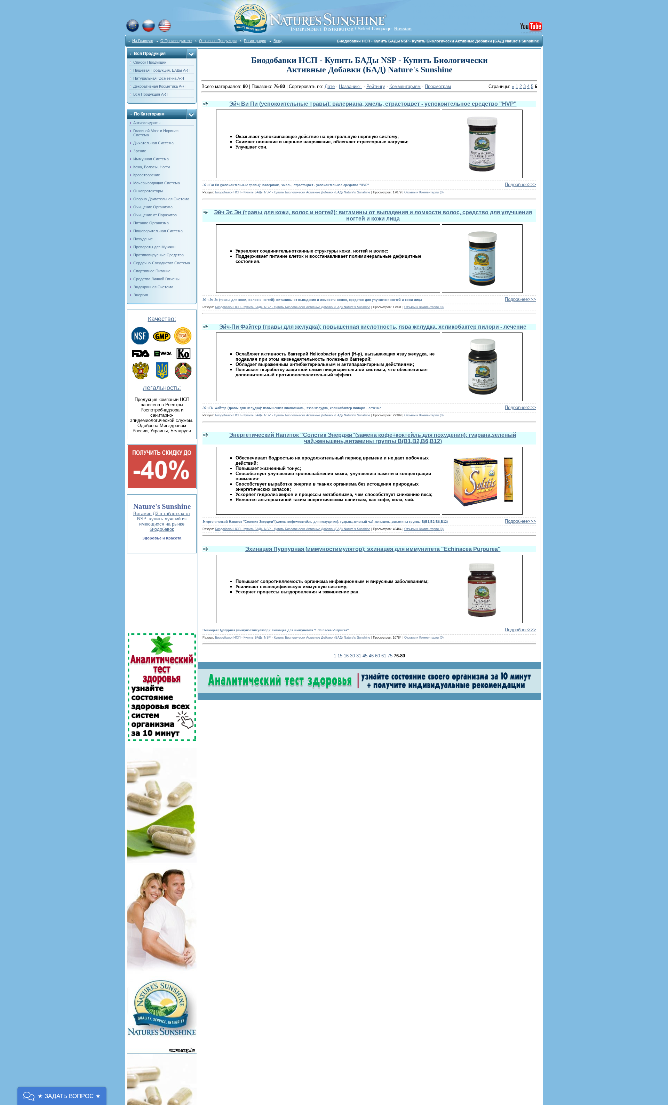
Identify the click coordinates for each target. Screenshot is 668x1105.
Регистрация (255, 41)
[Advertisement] (161, 593)
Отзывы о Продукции (218, 41)
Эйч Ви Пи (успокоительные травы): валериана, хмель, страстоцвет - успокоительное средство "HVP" (373, 104)
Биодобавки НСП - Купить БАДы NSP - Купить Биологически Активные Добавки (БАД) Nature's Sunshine (292, 192)
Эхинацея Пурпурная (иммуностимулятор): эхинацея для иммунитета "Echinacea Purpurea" (373, 549)
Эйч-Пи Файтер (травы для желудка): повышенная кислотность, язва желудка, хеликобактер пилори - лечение (372, 327)
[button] (61, 1096)
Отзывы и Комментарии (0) (424, 192)
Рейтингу (375, 86)
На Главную (142, 41)
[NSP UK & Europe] (133, 31)
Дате (330, 86)
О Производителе (176, 41)
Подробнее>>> (520, 184)
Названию (349, 86)
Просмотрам (438, 86)
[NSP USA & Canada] (165, 31)
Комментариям (405, 86)
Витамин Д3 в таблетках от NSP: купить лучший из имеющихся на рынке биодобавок (161, 521)
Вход (277, 41)
